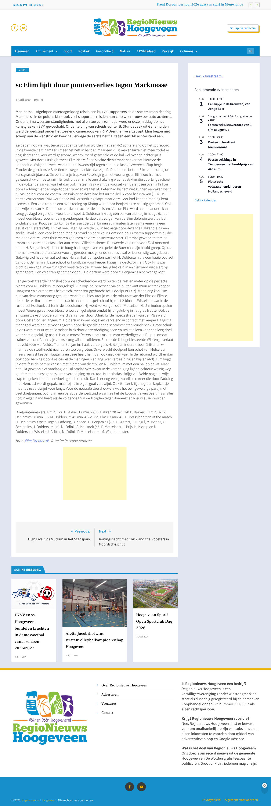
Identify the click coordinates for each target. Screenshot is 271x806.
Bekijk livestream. (209, 75)
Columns (186, 51)
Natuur (125, 51)
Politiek (84, 51)
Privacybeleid (211, 800)
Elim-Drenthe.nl (37, 440)
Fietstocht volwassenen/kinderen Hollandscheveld (224, 186)
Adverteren (110, 694)
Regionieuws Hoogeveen (39, 800)
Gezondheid (104, 51)
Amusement (44, 51)
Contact (107, 712)
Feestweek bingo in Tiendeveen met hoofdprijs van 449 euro (230, 164)
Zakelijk (168, 51)
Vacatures (108, 703)
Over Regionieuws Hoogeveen (124, 685)
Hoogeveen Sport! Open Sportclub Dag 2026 (154, 621)
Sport (68, 51)
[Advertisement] (94, 473)
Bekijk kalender (205, 200)
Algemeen (22, 51)
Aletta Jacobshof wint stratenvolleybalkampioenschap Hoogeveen (94, 640)
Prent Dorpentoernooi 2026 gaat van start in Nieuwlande (200, 4)
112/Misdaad (146, 51)
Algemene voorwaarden (241, 800)
